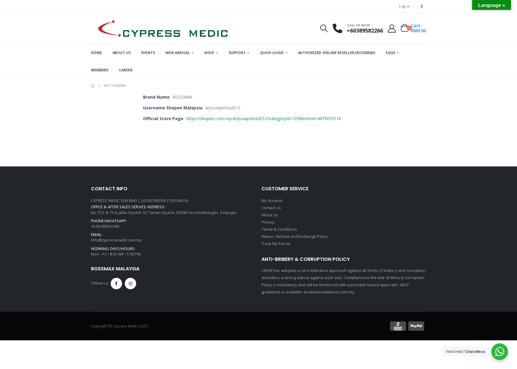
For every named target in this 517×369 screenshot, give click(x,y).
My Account (271, 200)
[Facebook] (422, 6)
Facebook (116, 284)
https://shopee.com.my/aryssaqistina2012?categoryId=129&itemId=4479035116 (263, 118)
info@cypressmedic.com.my (116, 240)
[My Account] (392, 29)
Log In (404, 6)
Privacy (268, 222)
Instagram (130, 284)
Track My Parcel (275, 243)
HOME (96, 52)
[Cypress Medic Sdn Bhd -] (162, 28)
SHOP (209, 52)
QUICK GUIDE (272, 52)
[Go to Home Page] (93, 85)
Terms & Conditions (279, 229)
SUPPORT (237, 52)
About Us (269, 215)
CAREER (125, 70)
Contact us (271, 207)
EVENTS (148, 52)
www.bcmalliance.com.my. (331, 292)
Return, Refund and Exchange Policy (294, 236)
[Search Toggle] (324, 28)
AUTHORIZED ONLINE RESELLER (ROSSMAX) (336, 52)
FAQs (390, 52)
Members (99, 70)
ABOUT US (121, 52)
